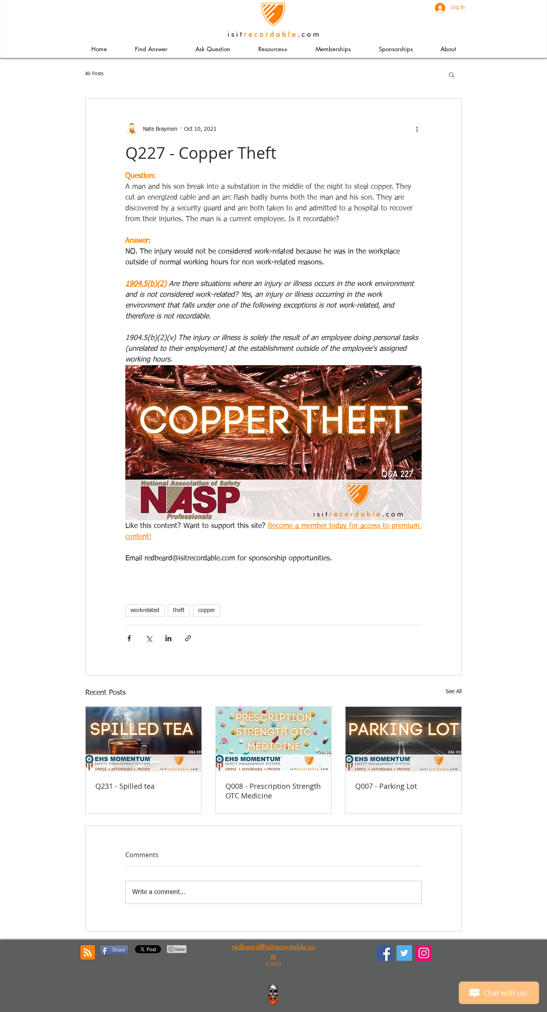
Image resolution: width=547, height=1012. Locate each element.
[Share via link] (188, 638)
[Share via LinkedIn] (168, 638)
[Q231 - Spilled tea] (143, 739)
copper (206, 610)
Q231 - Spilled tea (125, 786)
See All (454, 691)
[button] (272, 49)
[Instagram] (424, 953)
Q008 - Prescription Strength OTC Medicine (273, 790)
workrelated (145, 610)
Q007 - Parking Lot (386, 786)
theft (179, 610)
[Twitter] (404, 953)
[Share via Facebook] (129, 638)
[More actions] (417, 129)
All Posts (94, 74)
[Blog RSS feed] (87, 952)
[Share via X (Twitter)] (149, 638)
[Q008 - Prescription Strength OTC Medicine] (274, 739)
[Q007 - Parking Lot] (403, 739)
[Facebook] (384, 953)
